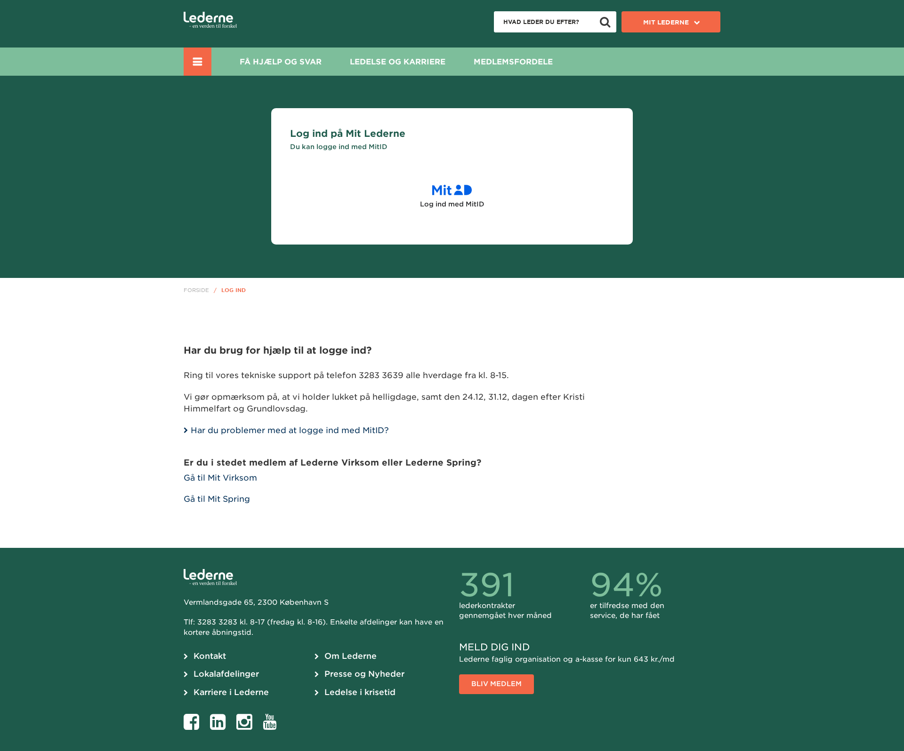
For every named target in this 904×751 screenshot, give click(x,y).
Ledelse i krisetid (360, 692)
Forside (196, 290)
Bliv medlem (496, 684)
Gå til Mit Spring (217, 499)
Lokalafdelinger (226, 674)
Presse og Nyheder (364, 674)
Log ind (233, 290)
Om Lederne (350, 656)
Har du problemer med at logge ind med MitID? (291, 430)
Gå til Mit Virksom (220, 477)
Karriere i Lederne (231, 692)
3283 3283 (217, 622)
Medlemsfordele (513, 61)
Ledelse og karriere (397, 61)
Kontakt (210, 656)
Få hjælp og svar (281, 61)
